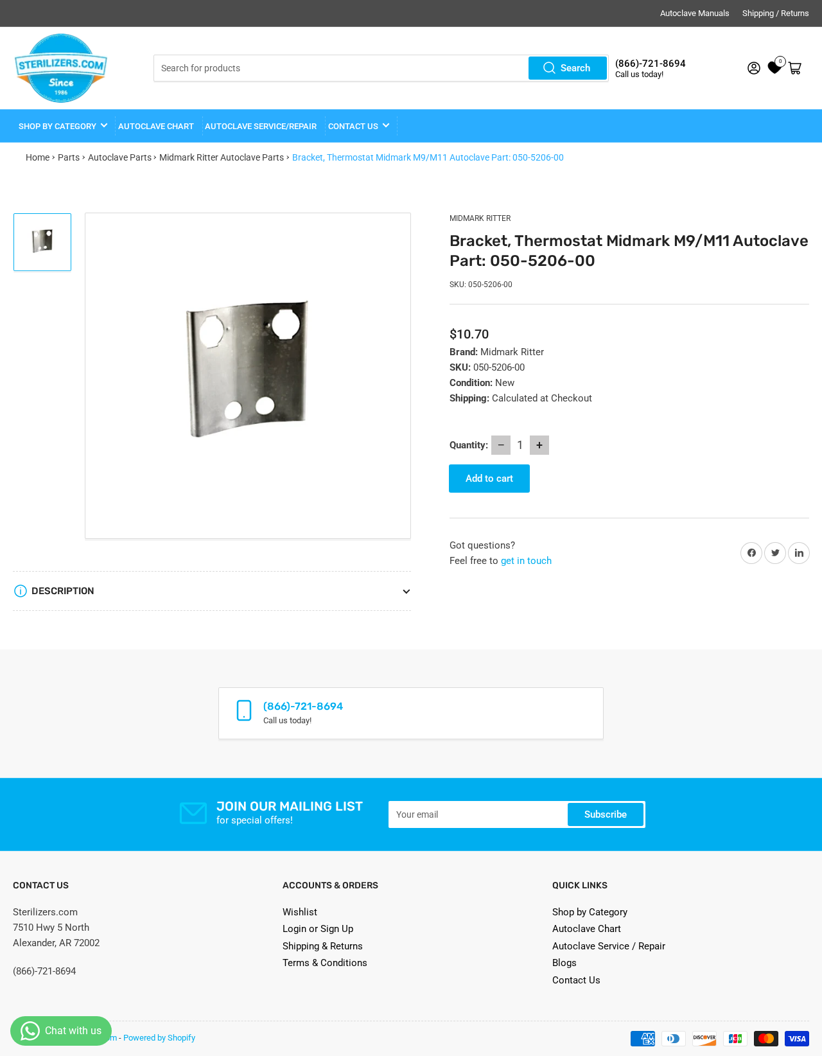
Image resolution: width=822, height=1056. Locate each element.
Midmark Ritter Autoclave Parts (221, 157)
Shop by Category (57, 126)
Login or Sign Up (318, 929)
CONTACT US (353, 126)
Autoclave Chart (586, 929)
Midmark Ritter (480, 218)
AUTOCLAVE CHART (156, 126)
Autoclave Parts (120, 157)
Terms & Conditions (325, 963)
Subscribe (605, 814)
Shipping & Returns (323, 946)
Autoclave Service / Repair (608, 946)
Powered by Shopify (159, 1038)
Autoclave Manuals (695, 13)
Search (575, 68)
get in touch (526, 561)
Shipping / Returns (775, 13)
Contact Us (576, 980)
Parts (69, 157)
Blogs (564, 963)
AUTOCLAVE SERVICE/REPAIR (261, 126)
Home (37, 157)
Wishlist (300, 912)
